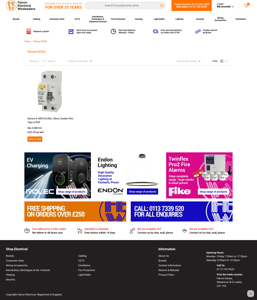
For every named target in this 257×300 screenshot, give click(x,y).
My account (224, 6)
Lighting (179, 19)
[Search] (162, 5)
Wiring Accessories (220, 19)
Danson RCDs (40, 41)
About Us (163, 255)
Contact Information (169, 265)
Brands (16, 19)
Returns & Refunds (168, 270)
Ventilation (240, 19)
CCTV (77, 19)
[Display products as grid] (221, 61)
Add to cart (35, 139)
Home (27, 41)
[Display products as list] (226, 61)
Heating (138, 19)
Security (200, 19)
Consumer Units (56, 19)
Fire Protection (118, 19)
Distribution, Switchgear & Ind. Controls (28, 270)
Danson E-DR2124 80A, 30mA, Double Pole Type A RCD (50, 120)
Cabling (36, 19)
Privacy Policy (166, 274)
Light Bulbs (159, 19)
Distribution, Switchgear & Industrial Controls (98, 19)
